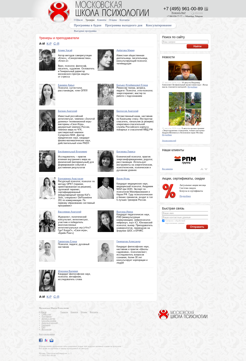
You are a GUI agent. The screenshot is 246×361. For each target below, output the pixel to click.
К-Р (49, 43)
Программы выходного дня (123, 25)
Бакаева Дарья (66, 85)
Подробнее (192, 87)
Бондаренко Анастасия (70, 178)
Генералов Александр (128, 241)
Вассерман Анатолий (69, 211)
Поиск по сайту (173, 37)
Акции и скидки (48, 318)
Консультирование (159, 25)
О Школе (78, 20)
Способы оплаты (49, 321)
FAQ (43, 327)
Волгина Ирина (125, 211)
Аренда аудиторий (50, 323)
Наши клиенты (173, 150)
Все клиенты (167, 169)
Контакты (124, 20)
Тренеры (90, 20)
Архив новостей (169, 140)
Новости (168, 57)
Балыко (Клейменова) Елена (132, 85)
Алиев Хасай (65, 50)
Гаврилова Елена (67, 241)
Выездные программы (85, 31)
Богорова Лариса (126, 151)
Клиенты (101, 20)
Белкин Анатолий (67, 111)
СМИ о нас (46, 314)
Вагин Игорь (123, 178)
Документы (47, 316)
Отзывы (113, 20)
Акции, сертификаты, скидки (183, 178)
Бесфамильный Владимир (72, 151)
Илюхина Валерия (68, 271)
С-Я (56, 43)
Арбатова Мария (126, 50)
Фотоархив (46, 329)
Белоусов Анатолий (127, 111)
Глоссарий (46, 325)
